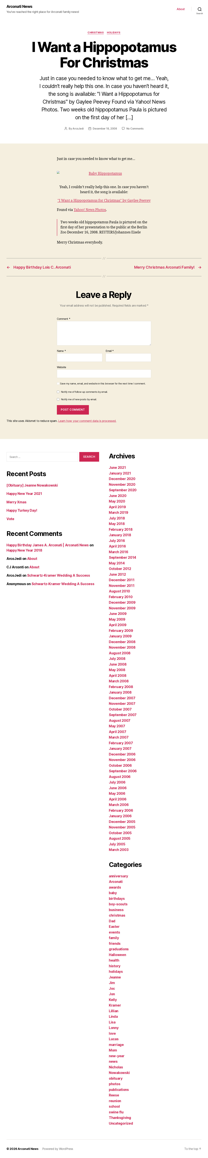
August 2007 (119, 721)
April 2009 (117, 625)
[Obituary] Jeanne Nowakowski (32, 485)
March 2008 (119, 681)
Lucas (114, 1039)
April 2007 (117, 732)
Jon (112, 994)
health (114, 960)
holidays (113, 32)
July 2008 (117, 659)
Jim (112, 983)
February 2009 (121, 631)
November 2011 (122, 586)
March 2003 (118, 850)
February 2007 (121, 743)
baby (113, 893)
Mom (113, 1050)
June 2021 (117, 468)
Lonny (114, 1028)
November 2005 (122, 827)
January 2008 (120, 692)
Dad (112, 921)
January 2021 (120, 473)
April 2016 (117, 546)
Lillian (113, 1011)
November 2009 (122, 608)
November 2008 (122, 647)
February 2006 (121, 810)
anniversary (118, 876)
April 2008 (117, 676)
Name (61, 351)
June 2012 (117, 574)
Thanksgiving (120, 1118)
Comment (63, 318)
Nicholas (116, 1067)
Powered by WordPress (57, 1149)
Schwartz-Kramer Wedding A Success (58, 575)
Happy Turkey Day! (21, 510)
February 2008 (121, 687)
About (181, 9)
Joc (112, 988)
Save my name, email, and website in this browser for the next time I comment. (103, 383)
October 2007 (120, 709)
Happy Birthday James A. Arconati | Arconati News (47, 545)
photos (114, 1084)
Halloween (117, 955)
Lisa (112, 1022)
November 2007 (122, 704)
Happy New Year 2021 (24, 494)
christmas (96, 32)
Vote (10, 519)
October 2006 (120, 765)
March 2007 (118, 737)
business (116, 910)
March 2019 (118, 513)
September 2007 (122, 715)
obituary (116, 1078)
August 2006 (119, 777)
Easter (114, 927)
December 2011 (122, 580)
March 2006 (119, 805)
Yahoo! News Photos (90, 210)
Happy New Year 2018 (24, 550)
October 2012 (120, 569)
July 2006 (117, 782)
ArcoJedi (78, 128)
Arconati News (19, 6)
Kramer (115, 1005)
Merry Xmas (16, 502)
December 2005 (122, 822)
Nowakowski (119, 1073)
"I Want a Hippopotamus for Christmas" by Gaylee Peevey (104, 200)
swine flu (116, 1112)
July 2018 (117, 518)
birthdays (117, 899)
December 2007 (122, 698)
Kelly (113, 1000)
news (113, 1061)
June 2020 (117, 496)
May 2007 (117, 726)
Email (110, 351)
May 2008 (117, 670)
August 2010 (119, 591)
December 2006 (122, 754)
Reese (114, 1095)
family (114, 938)
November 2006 (122, 760)
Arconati (116, 882)
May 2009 (117, 619)
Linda (113, 1016)
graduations (119, 949)
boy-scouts (118, 904)
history (114, 966)
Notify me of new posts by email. (79, 399)
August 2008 (119, 653)
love (112, 1033)
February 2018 (121, 529)
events (114, 932)
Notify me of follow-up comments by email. (84, 391)
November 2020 (122, 484)
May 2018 (117, 524)
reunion (115, 1101)
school (114, 1106)
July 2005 (117, 844)
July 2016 (117, 541)
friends (115, 944)
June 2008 (118, 664)
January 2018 (120, 535)
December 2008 (122, 642)
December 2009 (122, 602)
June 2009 (118, 614)
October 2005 (120, 833)
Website (61, 367)
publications (119, 1090)
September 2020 (122, 490)
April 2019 (117, 507)
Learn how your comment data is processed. (87, 421)
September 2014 (122, 557)
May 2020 (117, 501)
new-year (116, 1056)
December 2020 (122, 479)
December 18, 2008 (105, 128)
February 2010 (121, 597)
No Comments (134, 128)
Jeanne (115, 977)
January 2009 (120, 636)
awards (115, 887)
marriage (116, 1045)
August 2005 (119, 838)
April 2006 (117, 799)
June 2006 (118, 788)
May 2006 (117, 793)
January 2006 (120, 816)
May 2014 (117, 563)
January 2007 (120, 749)
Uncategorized (121, 1123)
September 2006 (123, 771)
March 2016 (118, 552)
